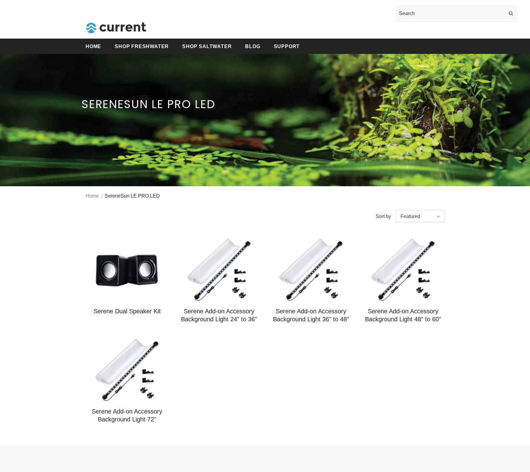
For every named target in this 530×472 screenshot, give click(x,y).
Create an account (424, 30)
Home (92, 195)
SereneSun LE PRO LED (132, 195)
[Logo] (116, 28)
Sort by (383, 216)
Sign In (390, 30)
